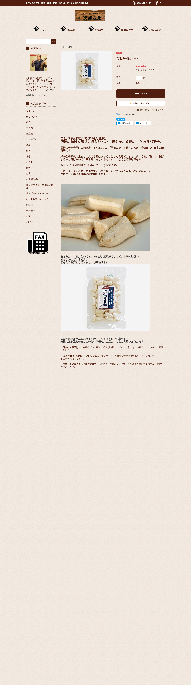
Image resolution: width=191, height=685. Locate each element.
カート (162, 3)
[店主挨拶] (38, 70)
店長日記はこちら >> (36, 95)
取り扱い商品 (127, 30)
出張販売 (99, 30)
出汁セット (31, 210)
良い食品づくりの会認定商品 (39, 186)
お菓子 (29, 216)
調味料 (29, 205)
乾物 (70, 47)
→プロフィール (47, 89)
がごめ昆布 (31, 116)
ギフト (29, 162)
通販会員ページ (144, 3)
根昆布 (29, 128)
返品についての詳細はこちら (152, 110)
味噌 (28, 156)
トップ (43, 30)
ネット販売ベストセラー (38, 199)
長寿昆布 (30, 111)
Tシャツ (30, 222)
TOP (63, 47)
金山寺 (29, 173)
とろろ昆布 (31, 139)
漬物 (28, 168)
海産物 (29, 133)
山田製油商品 (33, 179)
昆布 (28, 122)
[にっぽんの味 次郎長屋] (90, 20)
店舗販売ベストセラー (37, 193)
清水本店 (71, 30)
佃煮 (28, 151)
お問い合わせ (155, 30)
